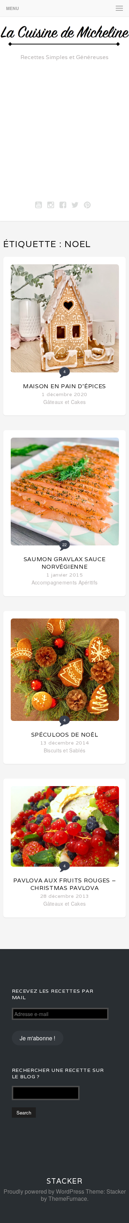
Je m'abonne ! (37, 1038)
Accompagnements (54, 582)
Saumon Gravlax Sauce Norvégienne (65, 562)
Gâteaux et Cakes (64, 401)
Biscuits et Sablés (64, 750)
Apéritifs (88, 582)
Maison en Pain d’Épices (64, 386)
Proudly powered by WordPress (44, 1191)
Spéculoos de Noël (64, 734)
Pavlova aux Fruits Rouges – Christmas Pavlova (64, 884)
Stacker (64, 1181)
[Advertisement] (64, 128)
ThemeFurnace (67, 1198)
